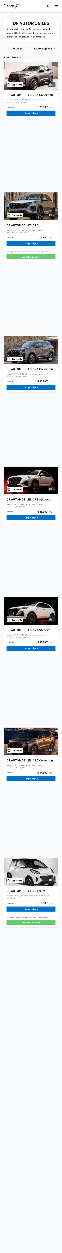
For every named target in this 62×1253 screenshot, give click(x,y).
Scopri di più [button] (31, 113)
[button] (31, 256)
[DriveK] (11, 6)
